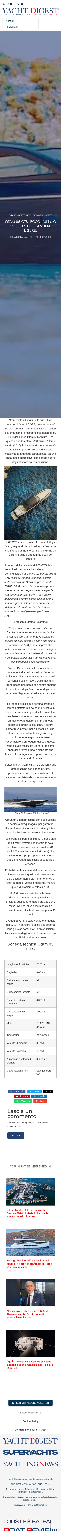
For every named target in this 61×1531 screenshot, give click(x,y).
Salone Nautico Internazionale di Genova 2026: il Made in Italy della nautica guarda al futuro (27, 1213)
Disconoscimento (30, 1412)
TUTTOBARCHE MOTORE (42, 215)
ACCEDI (10, 21)
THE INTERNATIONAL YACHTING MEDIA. (30, 1484)
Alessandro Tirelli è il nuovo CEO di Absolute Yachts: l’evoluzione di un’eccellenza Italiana (27, 1314)
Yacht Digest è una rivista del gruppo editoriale (30, 1479)
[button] (16, 1091)
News (29, 215)
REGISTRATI (12, 27)
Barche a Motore (17, 215)
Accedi (16, 1135)
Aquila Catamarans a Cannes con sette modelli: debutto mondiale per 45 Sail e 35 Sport (30, 1365)
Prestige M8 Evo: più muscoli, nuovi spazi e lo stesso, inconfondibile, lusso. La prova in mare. (30, 1264)
